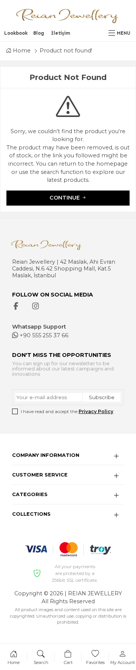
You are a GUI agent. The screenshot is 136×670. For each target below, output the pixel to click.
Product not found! (66, 50)
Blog (38, 33)
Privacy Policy (96, 411)
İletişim (60, 33)
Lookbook (16, 33)
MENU (123, 33)
